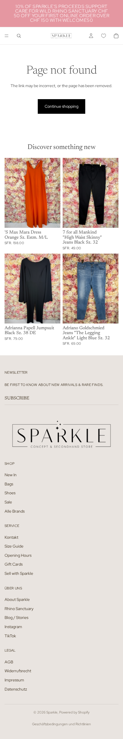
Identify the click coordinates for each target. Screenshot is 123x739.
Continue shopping (61, 106)
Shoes (10, 492)
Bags (9, 484)
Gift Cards (14, 564)
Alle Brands (15, 511)
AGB (9, 661)
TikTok (10, 635)
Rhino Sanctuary (19, 608)
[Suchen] (19, 36)
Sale (8, 502)
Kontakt (11, 537)
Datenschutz (16, 689)
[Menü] (6, 35)
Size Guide (14, 546)
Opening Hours (18, 555)
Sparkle (51, 712)
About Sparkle (17, 599)
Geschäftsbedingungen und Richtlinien (61, 724)
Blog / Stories (16, 617)
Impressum (14, 680)
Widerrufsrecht (18, 670)
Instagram (13, 626)
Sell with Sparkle (19, 573)
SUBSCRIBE (17, 398)
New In (11, 474)
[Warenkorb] (116, 36)
